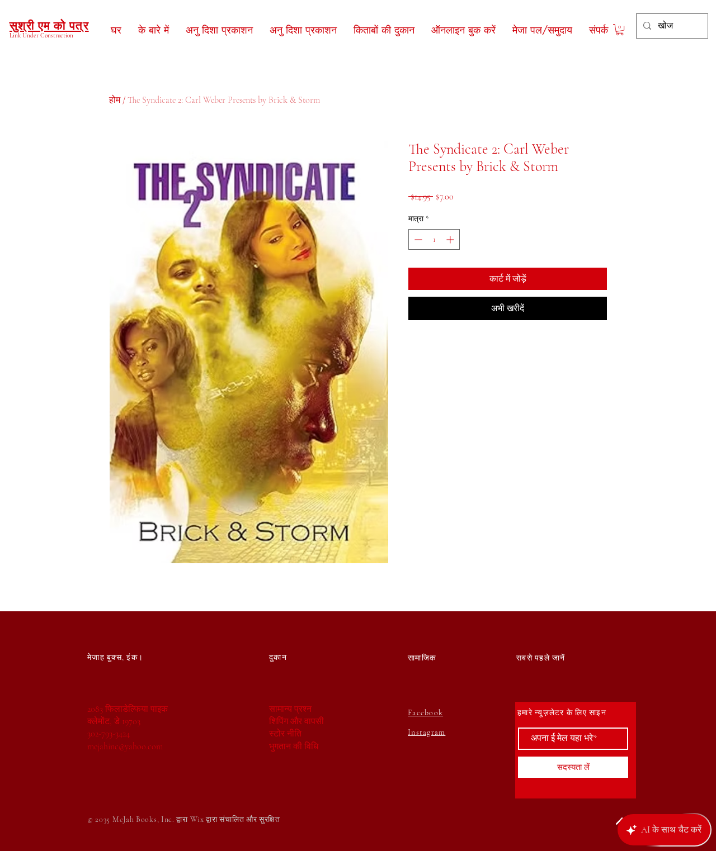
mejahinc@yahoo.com (125, 746)
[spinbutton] (434, 239)
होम (114, 100)
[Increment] (451, 239)
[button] (619, 29)
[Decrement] (417, 239)
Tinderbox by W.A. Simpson (131, 789)
